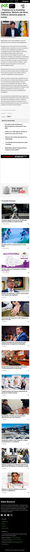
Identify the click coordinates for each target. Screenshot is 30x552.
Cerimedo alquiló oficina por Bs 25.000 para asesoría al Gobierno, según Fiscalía (14, 221)
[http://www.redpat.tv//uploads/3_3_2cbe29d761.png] (15, 431)
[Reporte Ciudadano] (23, 6)
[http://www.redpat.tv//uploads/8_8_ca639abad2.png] (15, 284)
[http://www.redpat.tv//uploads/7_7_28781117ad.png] (15, 309)
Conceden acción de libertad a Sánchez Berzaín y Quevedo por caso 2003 (15, 126)
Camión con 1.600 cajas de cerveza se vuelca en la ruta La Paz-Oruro (16, 132)
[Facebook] (24, 1)
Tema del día (5, 521)
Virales (4, 395)
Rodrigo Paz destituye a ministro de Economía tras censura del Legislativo (15, 294)
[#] (15, 190)
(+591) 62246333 (15, 537)
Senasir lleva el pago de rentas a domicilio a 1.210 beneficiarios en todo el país (14, 367)
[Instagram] (22, 1)
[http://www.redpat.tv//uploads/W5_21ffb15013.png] (15, 407)
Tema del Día (6, 223)
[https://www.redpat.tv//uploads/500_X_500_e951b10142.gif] (15, 169)
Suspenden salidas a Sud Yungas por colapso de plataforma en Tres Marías (15, 440)
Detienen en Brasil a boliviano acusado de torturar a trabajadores (14, 489)
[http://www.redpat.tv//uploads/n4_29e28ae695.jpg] (15, 260)
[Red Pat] (4, 6)
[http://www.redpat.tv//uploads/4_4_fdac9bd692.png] (15, 382)
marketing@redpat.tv (18, 542)
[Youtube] (26, 1)
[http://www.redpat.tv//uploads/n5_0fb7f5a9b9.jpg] (15, 235)
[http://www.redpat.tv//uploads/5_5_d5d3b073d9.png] (15, 358)
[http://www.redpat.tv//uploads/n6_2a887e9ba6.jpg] (15, 211)
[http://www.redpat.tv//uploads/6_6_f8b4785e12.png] (15, 333)
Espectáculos (5, 528)
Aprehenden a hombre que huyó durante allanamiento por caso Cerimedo (13, 416)
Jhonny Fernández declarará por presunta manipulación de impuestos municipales (14, 343)
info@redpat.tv (5, 544)
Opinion (4, 113)
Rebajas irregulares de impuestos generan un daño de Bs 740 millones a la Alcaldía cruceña (15, 465)
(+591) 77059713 (17, 539)
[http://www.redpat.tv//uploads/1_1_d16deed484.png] (15, 480)
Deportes (4, 526)
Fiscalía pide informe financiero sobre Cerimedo (17, 143)
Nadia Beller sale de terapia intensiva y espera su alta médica (16, 149)
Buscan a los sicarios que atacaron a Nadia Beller (16, 138)
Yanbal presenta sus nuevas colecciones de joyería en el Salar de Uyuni (14, 392)
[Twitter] (27, 1)
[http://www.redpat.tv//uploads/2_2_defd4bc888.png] (15, 455)
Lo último (3, 0)
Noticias (10, 113)
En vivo (11, 5)
